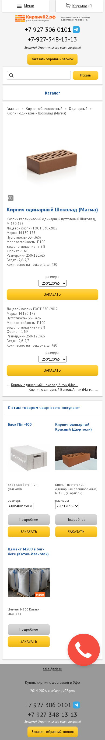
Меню (29, 5)
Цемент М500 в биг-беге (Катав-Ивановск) (28, 551)
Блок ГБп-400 (20, 424)
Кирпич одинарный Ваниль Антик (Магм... (61, 389)
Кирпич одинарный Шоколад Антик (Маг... (44, 385)
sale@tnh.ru (52, 668)
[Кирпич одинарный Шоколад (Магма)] (52, 160)
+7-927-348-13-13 (52, 39)
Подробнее (28, 519)
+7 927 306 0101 (48, 29)
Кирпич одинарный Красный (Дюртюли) (73, 427)
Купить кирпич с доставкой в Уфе (52, 682)
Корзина (79, 5)
